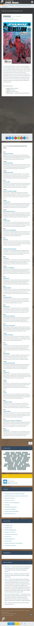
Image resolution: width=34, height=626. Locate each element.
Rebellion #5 (6, 430)
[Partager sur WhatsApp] (18, 138)
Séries (21, 464)
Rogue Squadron (9, 464)
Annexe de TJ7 (8, 536)
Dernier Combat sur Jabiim (9, 191)
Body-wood (7, 567)
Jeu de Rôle (27, 457)
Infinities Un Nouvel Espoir (9, 249)
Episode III (6, 454)
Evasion (5, 381)
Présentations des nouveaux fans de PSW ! (14, 493)
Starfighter (17, 465)
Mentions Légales (10, 610)
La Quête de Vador (7, 402)
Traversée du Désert (8, 163)
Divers (12, 452)
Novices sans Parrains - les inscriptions (13, 543)
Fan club (14, 457)
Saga (16, 464)
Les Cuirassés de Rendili (9, 363)
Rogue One (23, 462)
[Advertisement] (17, 115)
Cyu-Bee (20, 573)
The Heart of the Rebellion (9, 230)
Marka (8, 580)
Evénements (7, 457)
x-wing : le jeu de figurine (10, 509)
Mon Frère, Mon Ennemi (9, 325)
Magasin (19, 459)
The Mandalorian (21, 467)
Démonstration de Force (9, 211)
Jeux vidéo (7, 459)
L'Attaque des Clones (8, 172)
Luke (4, 66)
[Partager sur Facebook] (6, 138)
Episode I (18, 452)
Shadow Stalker (7, 288)
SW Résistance (25, 465)
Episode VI (9, 456)
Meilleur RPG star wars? (10, 513)
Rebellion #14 (6, 306)
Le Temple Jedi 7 (8, 525)
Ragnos (11, 580)
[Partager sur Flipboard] (21, 138)
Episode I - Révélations (8, 267)
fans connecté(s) (13, 482)
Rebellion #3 (6, 278)
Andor (7, 452)
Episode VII (16, 456)
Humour (20, 457)
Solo (5, 465)
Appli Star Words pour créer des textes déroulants (16, 496)
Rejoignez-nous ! (5, 612)
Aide (17, 623)
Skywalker (8, 66)
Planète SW (25, 460)
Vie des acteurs (21, 469)
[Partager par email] (27, 138)
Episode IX (20, 454)
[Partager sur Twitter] (12, 138)
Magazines (25, 459)
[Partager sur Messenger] (9, 138)
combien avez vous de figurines (12, 502)
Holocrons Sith (8, 541)
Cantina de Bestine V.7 (10, 538)
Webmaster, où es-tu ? (10, 498)
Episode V (27, 454)
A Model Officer (7, 411)
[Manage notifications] (31, 614)
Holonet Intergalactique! (10, 530)
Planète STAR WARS (12, 2)
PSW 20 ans (10, 462)
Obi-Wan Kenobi (16, 460)
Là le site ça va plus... (9, 500)
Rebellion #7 (6, 372)
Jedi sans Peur (6, 202)
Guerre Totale (6, 181)
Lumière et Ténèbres (8, 335)
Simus (6, 579)
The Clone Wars (11, 467)
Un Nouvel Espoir (7, 297)
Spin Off (10, 465)
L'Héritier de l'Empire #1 (9, 316)
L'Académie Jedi (8, 527)
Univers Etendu (12, 469)
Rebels (17, 462)
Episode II (25, 452)
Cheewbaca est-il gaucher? (11, 507)
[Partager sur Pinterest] (15, 138)
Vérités (5, 392)
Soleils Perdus (6, 220)
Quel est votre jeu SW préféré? (12, 511)
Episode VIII (24, 456)
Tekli (6, 602)
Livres (13, 459)
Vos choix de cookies (19, 610)
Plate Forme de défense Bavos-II (12, 594)
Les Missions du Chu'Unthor (11, 534)
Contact (27, 610)
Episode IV (13, 454)
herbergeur (7, 504)
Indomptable (6, 353)
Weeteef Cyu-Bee (8, 573)
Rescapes (5, 239)
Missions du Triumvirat (10, 532)
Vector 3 (5, 344)
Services (26, 464)
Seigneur (18, 579)
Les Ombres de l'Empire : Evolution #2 (12, 420)
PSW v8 (3, 610)
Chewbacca (6, 258)
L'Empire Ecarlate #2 (8, 153)
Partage (11, 623)
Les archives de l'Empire (10, 545)
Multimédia (8, 460)
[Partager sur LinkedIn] (24, 138)
